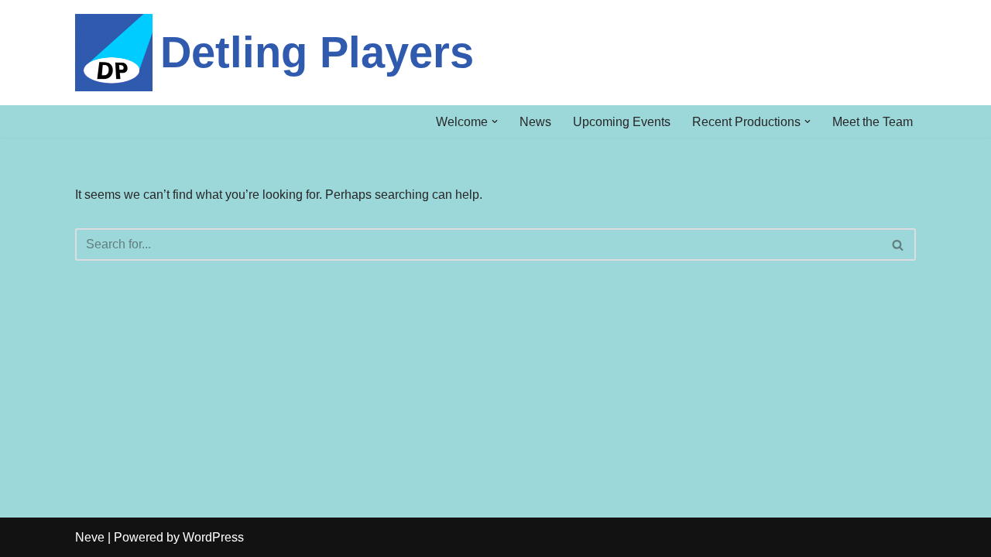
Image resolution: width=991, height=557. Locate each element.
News (535, 121)
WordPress (213, 537)
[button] (495, 121)
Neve (90, 537)
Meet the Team (872, 121)
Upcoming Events (621, 121)
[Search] (898, 244)
